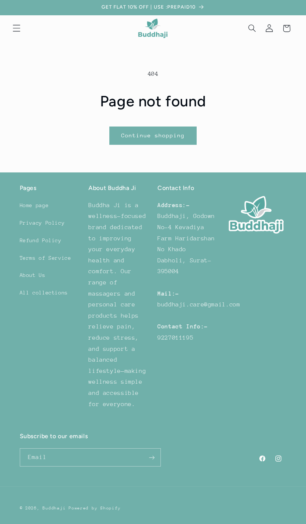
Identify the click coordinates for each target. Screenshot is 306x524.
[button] (16, 28)
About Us (33, 275)
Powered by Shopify (95, 508)
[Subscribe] (151, 457)
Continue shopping (153, 135)
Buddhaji (54, 508)
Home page (34, 205)
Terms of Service (45, 258)
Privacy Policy (42, 223)
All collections (44, 293)
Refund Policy (41, 240)
